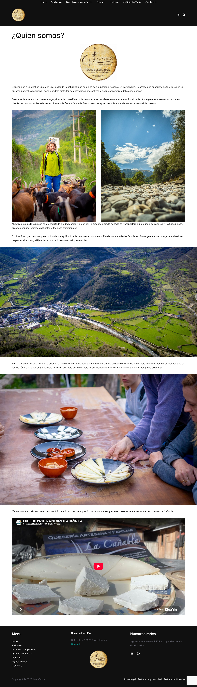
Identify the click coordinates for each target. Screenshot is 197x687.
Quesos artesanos (22, 653)
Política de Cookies (174, 679)
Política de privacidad (150, 679)
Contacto (17, 665)
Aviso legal (130, 679)
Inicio (15, 641)
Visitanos (17, 645)
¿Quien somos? (20, 661)
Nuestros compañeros (24, 649)
